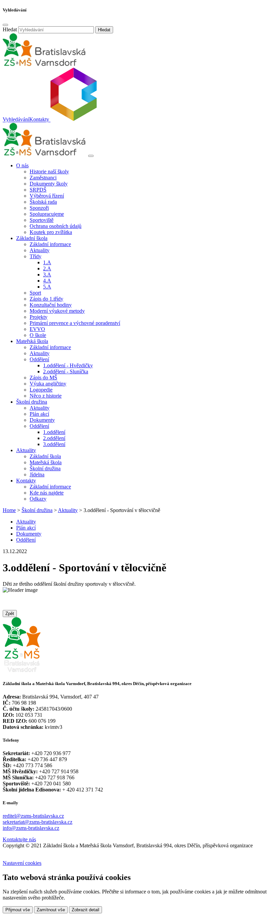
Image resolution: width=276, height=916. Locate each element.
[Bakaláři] (73, 120)
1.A (47, 262)
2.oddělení (54, 438)
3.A (47, 274)
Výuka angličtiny (48, 383)
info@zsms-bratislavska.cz (31, 828)
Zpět (9, 613)
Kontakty (39, 120)
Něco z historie (46, 396)
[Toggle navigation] (91, 156)
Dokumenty (42, 420)
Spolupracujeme (47, 214)
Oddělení (26, 540)
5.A (47, 287)
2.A (47, 268)
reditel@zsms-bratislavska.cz (33, 816)
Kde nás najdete (47, 493)
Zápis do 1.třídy (46, 299)
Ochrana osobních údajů (55, 226)
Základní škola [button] (31, 238)
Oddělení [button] (39, 359)
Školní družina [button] (31, 402)
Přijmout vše (17, 909)
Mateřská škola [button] (32, 341)
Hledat (10, 29)
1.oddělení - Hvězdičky (68, 365)
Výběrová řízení (47, 196)
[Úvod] (45, 154)
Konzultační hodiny (51, 305)
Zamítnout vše (51, 909)
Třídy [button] (35, 256)
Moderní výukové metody (57, 311)
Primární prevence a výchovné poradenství (75, 323)
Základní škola (45, 456)
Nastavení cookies (22, 863)
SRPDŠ (38, 190)
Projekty (38, 317)
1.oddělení (54, 432)
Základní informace (50, 244)
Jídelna (37, 474)
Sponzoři (39, 208)
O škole (38, 335)
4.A (47, 280)
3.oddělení (54, 444)
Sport (35, 293)
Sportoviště (42, 220)
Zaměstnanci (43, 177)
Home (9, 510)
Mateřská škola (46, 462)
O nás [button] (22, 165)
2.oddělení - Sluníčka (65, 371)
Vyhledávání (16, 120)
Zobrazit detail (85, 909)
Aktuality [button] (26, 450)
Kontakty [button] (26, 480)
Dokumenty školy (49, 183)
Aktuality (39, 250)
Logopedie (41, 390)
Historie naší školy (49, 171)
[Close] (5, 25)
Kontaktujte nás (19, 839)
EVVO (37, 329)
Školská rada (43, 202)
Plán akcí (39, 414)
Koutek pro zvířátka (51, 232)
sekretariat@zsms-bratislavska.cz (37, 822)
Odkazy (38, 499)
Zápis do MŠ (43, 377)
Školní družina (45, 468)
